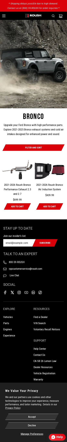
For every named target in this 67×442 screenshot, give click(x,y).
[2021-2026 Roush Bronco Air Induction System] (50, 170)
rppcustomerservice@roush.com (25, 268)
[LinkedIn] (33, 292)
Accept (32, 416)
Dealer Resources (43, 367)
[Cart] (61, 15)
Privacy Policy (12, 408)
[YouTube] (26, 292)
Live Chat (14, 275)
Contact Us (39, 354)
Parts (6, 323)
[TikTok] (40, 292)
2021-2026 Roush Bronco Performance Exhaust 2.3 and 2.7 (17, 189)
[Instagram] (19, 292)
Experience (9, 335)
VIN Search (40, 323)
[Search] (53, 15)
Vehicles (8, 317)
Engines (7, 329)
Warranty (38, 379)
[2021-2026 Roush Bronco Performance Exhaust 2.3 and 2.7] (17, 170)
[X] (12, 292)
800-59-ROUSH (17, 262)
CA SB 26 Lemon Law (45, 361)
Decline (32, 425)
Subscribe (45, 243)
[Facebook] (5, 292)
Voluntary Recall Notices (47, 329)
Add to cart (17, 206)
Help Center (40, 348)
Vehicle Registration (44, 373)
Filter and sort (33, 147)
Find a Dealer (41, 317)
